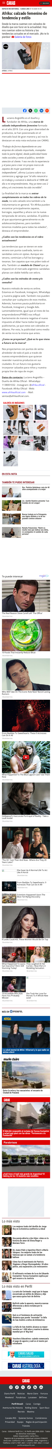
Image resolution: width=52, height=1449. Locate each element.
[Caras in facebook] (17, 1387)
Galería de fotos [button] (23, 36)
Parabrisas (21, 1397)
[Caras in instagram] (11, 1387)
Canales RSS (10, 1418)
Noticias (21, 1393)
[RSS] (35, 1387)
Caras (28, 1404)
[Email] (47, 110)
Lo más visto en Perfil (17, 1286)
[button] (26, 58)
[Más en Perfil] (16, 1012)
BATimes (43, 1397)
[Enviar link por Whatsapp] (36, 110)
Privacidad (10, 1422)
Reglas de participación (36, 1422)
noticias (26, 1019)
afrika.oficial (38, 384)
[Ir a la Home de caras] (11, 4)
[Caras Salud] (26, 1357)
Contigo (37, 1404)
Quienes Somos (26, 1418)
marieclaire (26, 1059)
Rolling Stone (31, 1407)
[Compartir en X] (30, 110)
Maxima (30, 1411)
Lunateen (32, 1397)
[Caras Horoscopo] (26, 1368)
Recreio (21, 1411)
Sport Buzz (44, 1407)
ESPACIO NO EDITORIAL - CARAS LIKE (15, 9)
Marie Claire (32, 1393)
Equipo (20, 1422)
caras (26, 1100)
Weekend (9, 1397)
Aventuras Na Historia (13, 1407)
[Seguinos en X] (23, 1387)
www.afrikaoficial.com (14, 392)
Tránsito (26, 1426)
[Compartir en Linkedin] (41, 110)
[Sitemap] (41, 1387)
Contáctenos (41, 1418)
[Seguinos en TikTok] (29, 1387)
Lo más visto (11, 1221)
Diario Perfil (9, 1393)
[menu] (4, 3)
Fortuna (44, 1393)
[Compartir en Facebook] (25, 110)
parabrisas (26, 1143)
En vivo (46, 3)
